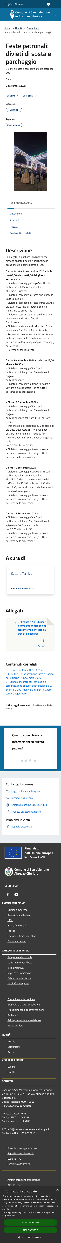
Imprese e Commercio (19, 973)
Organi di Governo (17, 910)
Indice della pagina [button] (21, 203)
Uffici (10, 920)
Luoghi (11, 1067)
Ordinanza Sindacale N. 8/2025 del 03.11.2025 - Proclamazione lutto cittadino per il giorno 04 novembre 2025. (30, 674)
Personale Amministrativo (21, 936)
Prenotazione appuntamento (23, 1148)
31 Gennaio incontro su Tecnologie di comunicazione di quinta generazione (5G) (29, 684)
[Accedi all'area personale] (48, 4)
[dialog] (30, 1214)
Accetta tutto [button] (30, 1222)
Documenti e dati (16, 941)
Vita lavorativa (15, 968)
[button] (30, 1237)
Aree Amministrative (19, 915)
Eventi (11, 1072)
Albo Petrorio (14, 1185)
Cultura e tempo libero (19, 962)
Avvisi (10, 1052)
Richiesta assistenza (18, 1164)
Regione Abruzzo (14, 4)
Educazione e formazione (21, 999)
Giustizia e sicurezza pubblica (23, 1004)
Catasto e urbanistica (19, 978)
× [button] (57, 1190)
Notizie (11, 1041)
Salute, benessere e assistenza (24, 1020)
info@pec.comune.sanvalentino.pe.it (28, 1129)
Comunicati (33, 28)
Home (7, 28)
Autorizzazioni (15, 1025)
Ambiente (12, 1015)
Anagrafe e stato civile (19, 957)
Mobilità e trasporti (18, 983)
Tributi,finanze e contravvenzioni (25, 1010)
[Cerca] (54, 14)
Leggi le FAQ (14, 1159)
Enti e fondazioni (16, 925)
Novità (18, 28)
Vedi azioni (28, 96)
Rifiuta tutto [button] (30, 1230)
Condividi (11, 96)
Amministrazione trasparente (23, 1180)
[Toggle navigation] (6, 14)
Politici (11, 931)
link (13, 1215)
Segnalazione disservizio (20, 1153)
